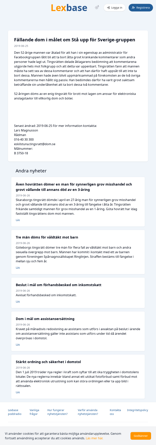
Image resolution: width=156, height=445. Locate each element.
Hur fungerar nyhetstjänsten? (57, 412)
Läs (18, 220)
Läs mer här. (94, 438)
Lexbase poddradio (14, 412)
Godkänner (141, 436)
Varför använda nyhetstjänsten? (88, 412)
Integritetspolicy (137, 410)
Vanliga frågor (34, 412)
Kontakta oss (115, 412)
